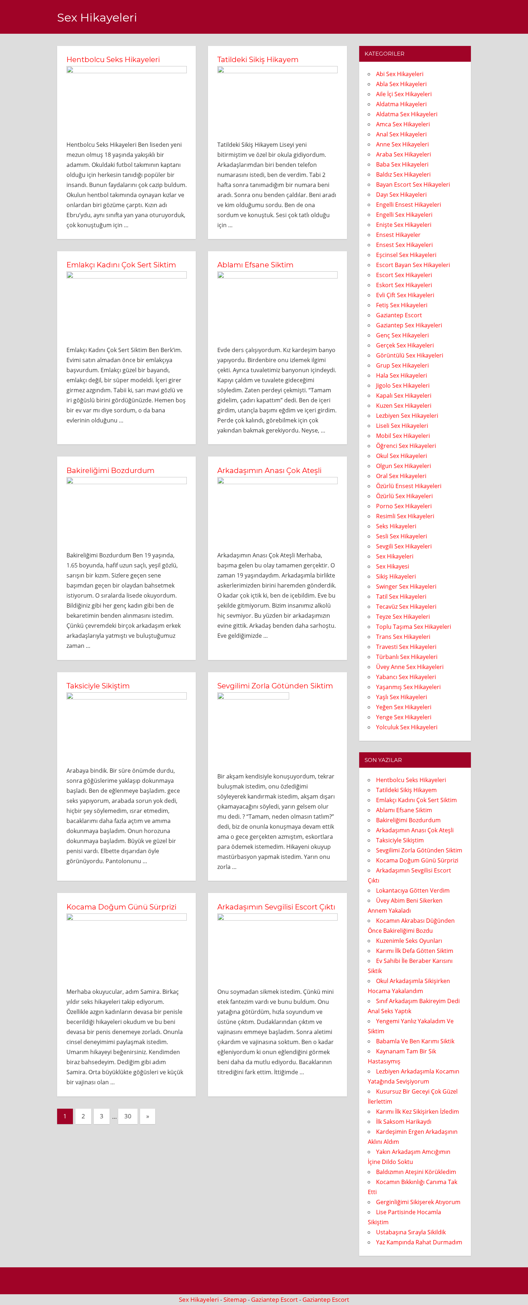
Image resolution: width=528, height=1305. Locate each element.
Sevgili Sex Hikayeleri (404, 546)
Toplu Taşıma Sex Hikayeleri (413, 627)
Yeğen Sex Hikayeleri (403, 707)
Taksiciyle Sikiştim (98, 686)
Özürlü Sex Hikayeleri (404, 496)
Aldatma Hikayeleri (401, 104)
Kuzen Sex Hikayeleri (403, 406)
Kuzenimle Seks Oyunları (409, 941)
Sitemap (234, 1299)
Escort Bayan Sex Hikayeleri (413, 265)
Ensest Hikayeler (398, 235)
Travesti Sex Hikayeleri (406, 647)
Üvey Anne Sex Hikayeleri (410, 667)
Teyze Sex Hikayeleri (403, 617)
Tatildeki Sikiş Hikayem (257, 59)
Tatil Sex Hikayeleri (401, 596)
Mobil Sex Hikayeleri (403, 436)
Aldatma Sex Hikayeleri (406, 114)
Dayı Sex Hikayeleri (401, 194)
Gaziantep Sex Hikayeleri (409, 325)
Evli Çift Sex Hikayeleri (405, 295)
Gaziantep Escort (399, 315)
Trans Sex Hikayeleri (403, 637)
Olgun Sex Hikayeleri (403, 466)
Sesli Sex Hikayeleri (401, 536)
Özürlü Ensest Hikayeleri (408, 486)
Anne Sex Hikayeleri (402, 144)
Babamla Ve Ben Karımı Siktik (415, 1041)
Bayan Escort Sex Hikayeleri (413, 184)
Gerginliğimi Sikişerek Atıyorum (418, 1202)
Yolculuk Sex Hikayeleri (406, 727)
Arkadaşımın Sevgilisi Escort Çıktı (276, 907)
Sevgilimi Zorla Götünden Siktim (275, 686)
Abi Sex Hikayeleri (399, 74)
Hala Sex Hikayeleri (401, 375)
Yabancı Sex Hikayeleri (406, 677)
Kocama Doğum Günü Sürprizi (121, 907)
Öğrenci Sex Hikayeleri (406, 446)
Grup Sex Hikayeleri (402, 365)
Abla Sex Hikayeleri (401, 84)
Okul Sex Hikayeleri (401, 456)
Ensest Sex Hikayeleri (404, 245)
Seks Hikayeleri (396, 526)
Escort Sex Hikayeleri (404, 275)
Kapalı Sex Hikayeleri (403, 395)
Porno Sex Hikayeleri (404, 506)
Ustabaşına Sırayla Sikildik (411, 1232)
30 (127, 1116)
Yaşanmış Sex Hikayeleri (408, 687)
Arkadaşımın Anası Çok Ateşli (269, 470)
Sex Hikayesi (392, 566)
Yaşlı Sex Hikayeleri (401, 697)
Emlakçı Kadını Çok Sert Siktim (121, 265)
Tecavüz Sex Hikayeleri (406, 607)
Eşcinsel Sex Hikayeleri (406, 255)
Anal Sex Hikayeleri (401, 134)
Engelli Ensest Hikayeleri (408, 205)
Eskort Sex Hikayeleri (404, 285)
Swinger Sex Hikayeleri (406, 586)
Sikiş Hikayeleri (396, 576)
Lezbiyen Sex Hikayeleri (407, 416)
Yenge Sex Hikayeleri (403, 717)
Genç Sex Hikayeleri (402, 335)
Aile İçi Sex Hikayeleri (404, 94)
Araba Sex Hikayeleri (403, 154)
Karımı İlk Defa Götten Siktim (414, 951)
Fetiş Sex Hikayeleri (401, 305)
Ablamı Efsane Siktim (255, 265)
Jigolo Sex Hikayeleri (403, 385)
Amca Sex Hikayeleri (403, 124)
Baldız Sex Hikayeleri (403, 174)
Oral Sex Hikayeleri (401, 476)
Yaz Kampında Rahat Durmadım (419, 1242)
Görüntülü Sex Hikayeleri (409, 355)
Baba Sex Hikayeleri (402, 164)
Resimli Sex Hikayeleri (405, 516)
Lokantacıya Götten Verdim (413, 890)
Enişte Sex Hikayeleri (403, 225)
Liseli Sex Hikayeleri (402, 426)
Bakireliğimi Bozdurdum (110, 470)
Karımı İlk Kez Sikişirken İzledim (417, 1111)
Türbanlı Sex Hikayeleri (406, 657)
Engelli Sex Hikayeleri (404, 215)
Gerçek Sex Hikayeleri (405, 345)
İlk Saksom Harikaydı (403, 1122)
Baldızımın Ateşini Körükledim (416, 1172)
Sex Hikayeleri (97, 17)
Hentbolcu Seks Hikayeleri (113, 59)
